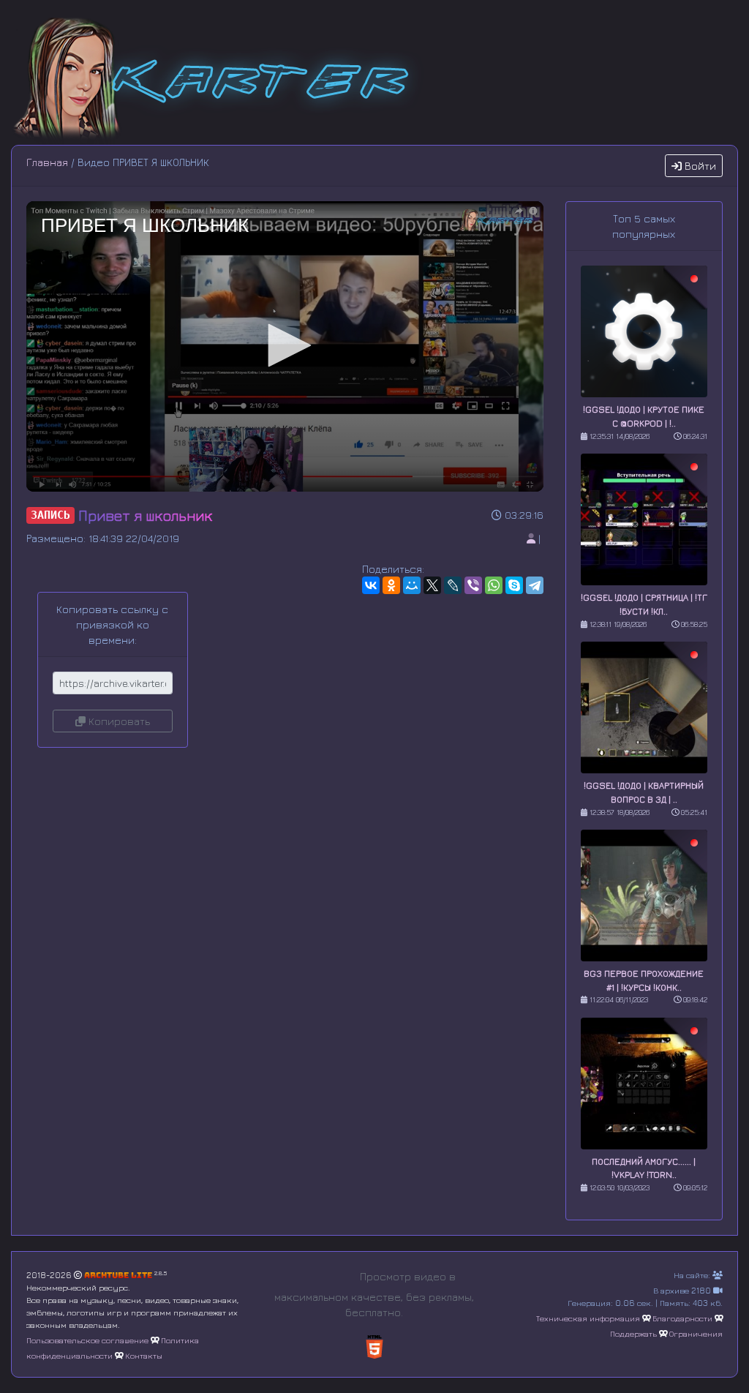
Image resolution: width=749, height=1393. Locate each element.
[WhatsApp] (494, 585)
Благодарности (682, 1318)
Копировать (118, 721)
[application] (284, 346)
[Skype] (514, 585)
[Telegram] (534, 585)
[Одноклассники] (391, 585)
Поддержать (633, 1333)
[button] (284, 345)
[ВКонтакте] (371, 585)
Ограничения (696, 1333)
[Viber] (473, 585)
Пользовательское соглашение (87, 1340)
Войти (699, 165)
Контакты (143, 1355)
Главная (47, 162)
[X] (432, 585)
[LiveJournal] (453, 585)
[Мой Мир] (412, 585)
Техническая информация (588, 1318)
